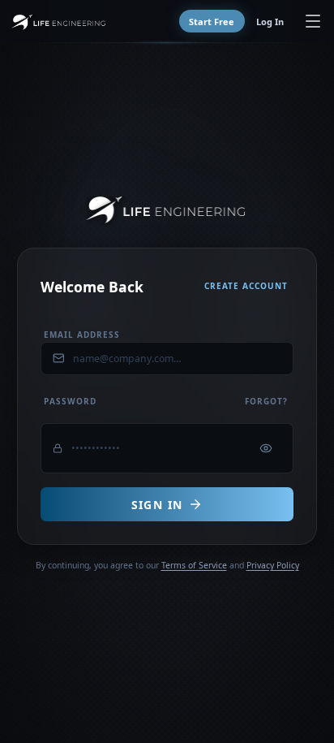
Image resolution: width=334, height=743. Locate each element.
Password (70, 401)
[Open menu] (313, 21)
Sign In (157, 504)
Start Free (211, 21)
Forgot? (266, 401)
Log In (270, 21)
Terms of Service (194, 565)
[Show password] (266, 448)
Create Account (246, 286)
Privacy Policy (272, 565)
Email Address (82, 334)
